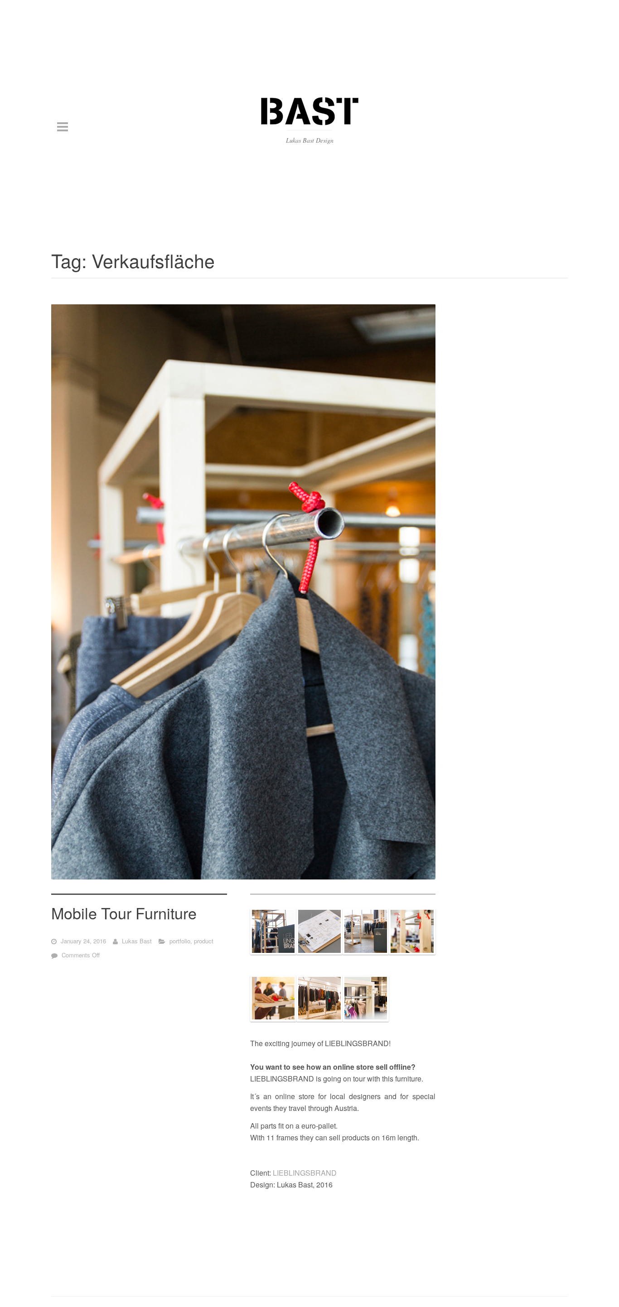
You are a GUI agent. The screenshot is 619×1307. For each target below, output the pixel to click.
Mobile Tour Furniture (124, 912)
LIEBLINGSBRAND (305, 1173)
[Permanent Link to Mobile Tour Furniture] (243, 591)
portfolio (179, 940)
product (203, 940)
